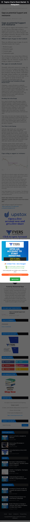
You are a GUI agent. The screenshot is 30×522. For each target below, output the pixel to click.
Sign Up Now (15, 279)
